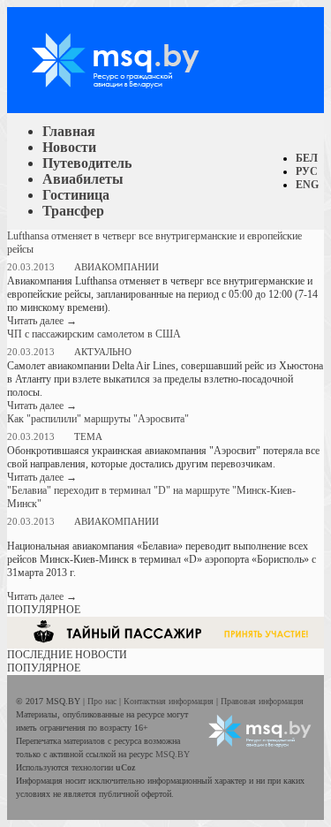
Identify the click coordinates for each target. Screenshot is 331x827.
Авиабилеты (83, 178)
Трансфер (73, 210)
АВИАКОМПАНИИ (116, 267)
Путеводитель (87, 163)
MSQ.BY (172, 754)
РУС (307, 171)
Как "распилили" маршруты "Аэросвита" (98, 419)
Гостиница (75, 194)
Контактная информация (170, 701)
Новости (69, 147)
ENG (307, 184)
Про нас (103, 701)
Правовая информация (262, 701)
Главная (68, 131)
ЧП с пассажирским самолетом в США (94, 334)
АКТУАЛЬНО (103, 351)
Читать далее (42, 321)
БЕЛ (307, 158)
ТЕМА (88, 436)
